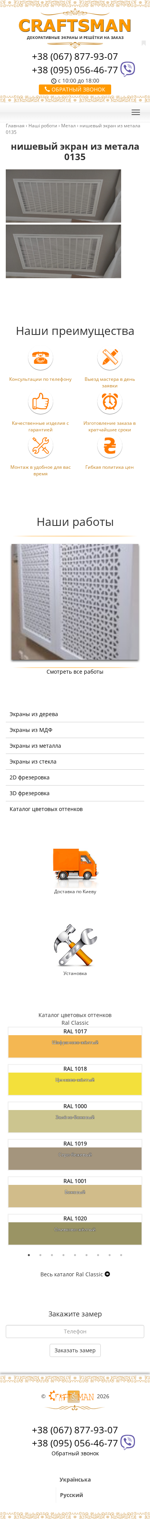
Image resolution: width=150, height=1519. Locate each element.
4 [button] (63, 1255)
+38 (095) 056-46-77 (75, 69)
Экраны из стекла (33, 761)
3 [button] (52, 1255)
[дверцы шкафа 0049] (75, 601)
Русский (71, 1495)
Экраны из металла (35, 745)
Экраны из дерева (34, 714)
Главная (15, 125)
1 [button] (29, 1255)
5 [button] (75, 1255)
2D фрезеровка (30, 777)
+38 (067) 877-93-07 (75, 56)
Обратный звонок (77, 89)
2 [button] (40, 1255)
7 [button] (98, 1255)
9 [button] (121, 1255)
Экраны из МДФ (31, 729)
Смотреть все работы (75, 671)
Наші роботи (42, 125)
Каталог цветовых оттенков (46, 809)
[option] (75, 602)
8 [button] (109, 1255)
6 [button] (86, 1255)
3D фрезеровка (30, 793)
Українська (75, 1479)
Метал (68, 125)
